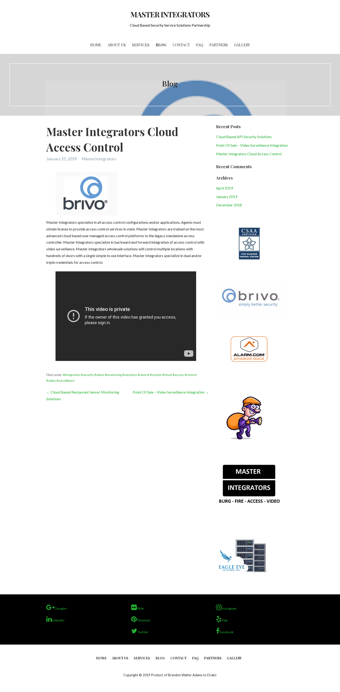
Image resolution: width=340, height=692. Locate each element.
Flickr (140, 608)
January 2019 (226, 196)
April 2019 (224, 188)
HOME (95, 44)
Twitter (142, 632)
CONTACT (181, 44)
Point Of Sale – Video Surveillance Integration (252, 145)
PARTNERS (218, 44)
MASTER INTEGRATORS (170, 14)
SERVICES (140, 44)
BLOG (161, 44)
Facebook (227, 632)
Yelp (225, 620)
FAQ (199, 44)
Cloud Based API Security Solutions (244, 136)
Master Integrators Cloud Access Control (249, 154)
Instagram (229, 608)
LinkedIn (58, 620)
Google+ (61, 608)
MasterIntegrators (99, 158)
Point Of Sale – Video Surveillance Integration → (171, 392)
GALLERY (242, 44)
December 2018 (229, 205)
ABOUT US (117, 44)
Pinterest (144, 620)
